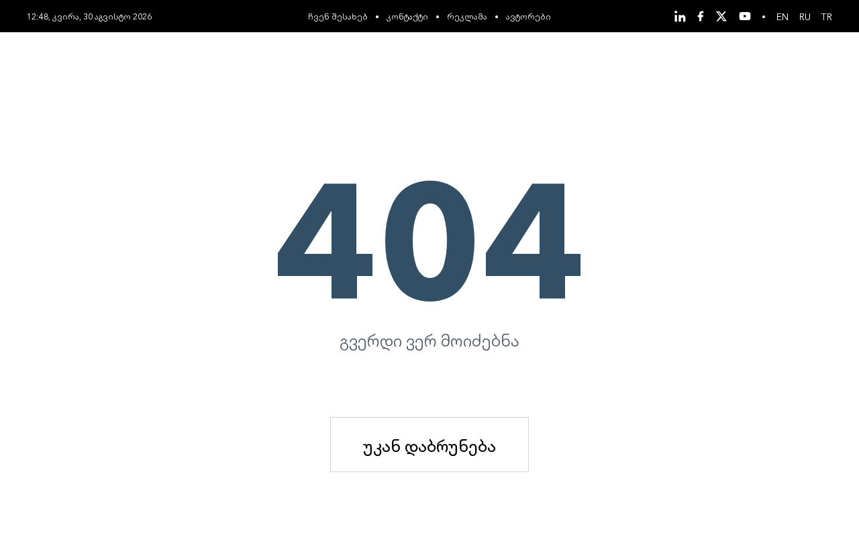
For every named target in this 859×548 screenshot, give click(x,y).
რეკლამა (467, 15)
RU (805, 16)
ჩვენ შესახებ (338, 15)
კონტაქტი (407, 15)
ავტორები (528, 15)
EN (782, 16)
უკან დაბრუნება (429, 444)
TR (826, 16)
